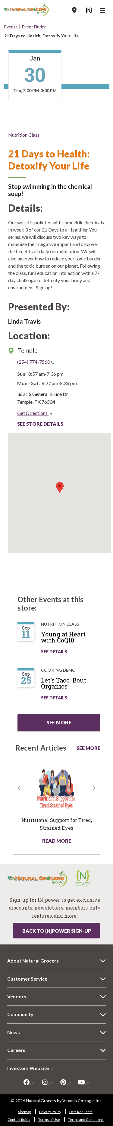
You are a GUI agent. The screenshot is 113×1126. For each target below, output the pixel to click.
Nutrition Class (23, 135)
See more (58, 722)
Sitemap (24, 1111)
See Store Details (40, 424)
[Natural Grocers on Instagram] (47, 1082)
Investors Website (28, 1068)
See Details (54, 651)
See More (88, 748)
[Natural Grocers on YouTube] (84, 1082)
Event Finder (34, 26)
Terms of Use (49, 1119)
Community (20, 1014)
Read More (56, 841)
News (13, 1032)
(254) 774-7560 (33, 362)
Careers (16, 1050)
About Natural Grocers (33, 960)
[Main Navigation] (103, 11)
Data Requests (81, 1111)
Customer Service (27, 978)
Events (10, 26)
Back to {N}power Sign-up (56, 931)
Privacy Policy (50, 1111)
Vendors (16, 996)
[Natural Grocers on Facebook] (28, 1082)
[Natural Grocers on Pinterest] (65, 1082)
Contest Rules (19, 1119)
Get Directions (33, 413)
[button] (19, 814)
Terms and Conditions (86, 1119)
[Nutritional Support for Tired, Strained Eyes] (56, 788)
